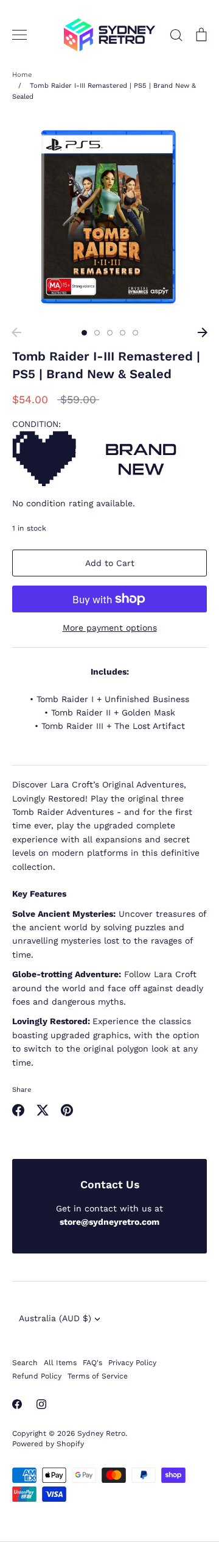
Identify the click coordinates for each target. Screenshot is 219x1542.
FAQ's (92, 1362)
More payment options (110, 628)
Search (25, 1362)
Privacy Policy (132, 1362)
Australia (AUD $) (55, 1318)
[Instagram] (41, 1404)
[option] (109, 218)
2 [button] (97, 332)
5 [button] (135, 332)
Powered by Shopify (48, 1444)
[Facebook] (17, 1404)
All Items (60, 1362)
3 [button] (110, 332)
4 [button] (122, 332)
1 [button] (84, 332)
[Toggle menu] (19, 35)
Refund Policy (36, 1376)
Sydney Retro (101, 1433)
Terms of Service (98, 1376)
